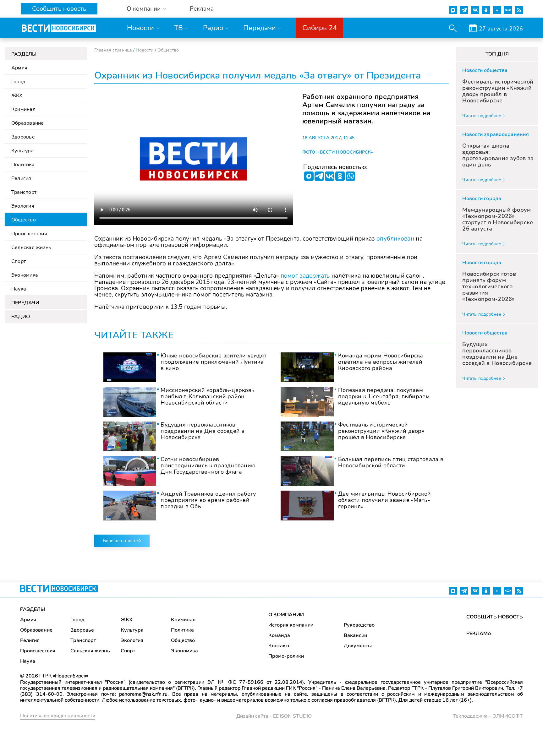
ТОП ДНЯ (497, 54)
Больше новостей (122, 541)
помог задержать (305, 276)
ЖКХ (17, 95)
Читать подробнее (481, 116)
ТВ (178, 27)
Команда (279, 635)
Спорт (18, 261)
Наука (18, 289)
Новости (140, 27)
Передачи (259, 27)
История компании (290, 625)
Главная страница (113, 50)
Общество (23, 219)
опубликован (395, 239)
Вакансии (355, 635)
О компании (144, 9)
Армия (19, 67)
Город (18, 81)
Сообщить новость (59, 8)
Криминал (23, 109)
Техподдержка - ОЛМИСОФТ (488, 716)
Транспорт (23, 192)
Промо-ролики (286, 656)
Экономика (24, 275)
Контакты (280, 645)
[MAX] (309, 176)
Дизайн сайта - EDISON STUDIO (274, 716)
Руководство (359, 625)
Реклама (202, 9)
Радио (213, 27)
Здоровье (23, 136)
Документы (358, 645)
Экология (22, 206)
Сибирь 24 (319, 27)
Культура (22, 150)
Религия (21, 178)
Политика (23, 164)
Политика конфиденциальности (57, 715)
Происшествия (29, 233)
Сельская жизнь (31, 247)
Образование (27, 123)
